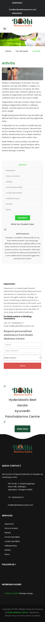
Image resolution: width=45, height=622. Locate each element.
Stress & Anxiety (13, 176)
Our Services (22, 51)
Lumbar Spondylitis (14, 193)
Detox (8, 209)
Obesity (9, 181)
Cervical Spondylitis (14, 187)
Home (8, 51)
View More (23, 218)
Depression (10, 170)
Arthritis (9, 204)
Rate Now (22, 428)
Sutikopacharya (12, 198)
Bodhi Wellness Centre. (17, 612)
